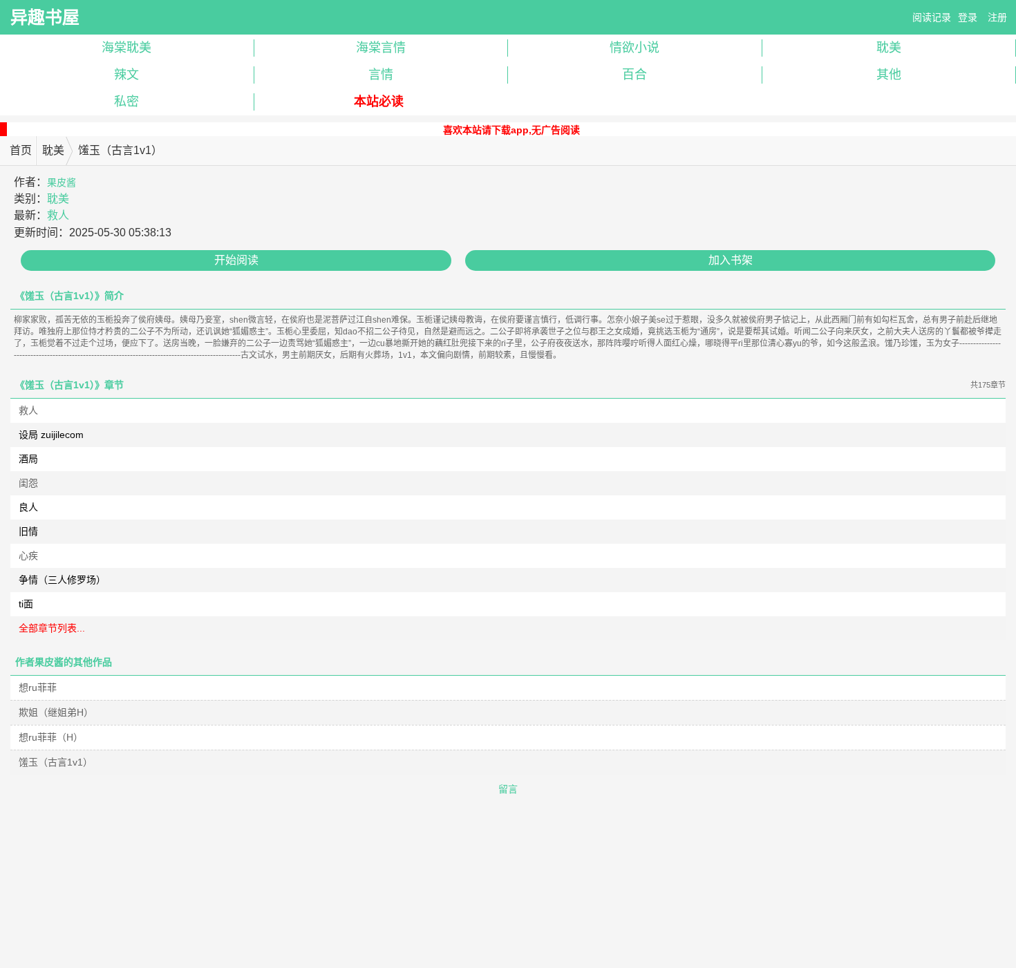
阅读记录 (931, 17)
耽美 (53, 150)
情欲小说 (634, 48)
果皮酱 (61, 182)
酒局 (28, 458)
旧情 (28, 531)
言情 (380, 75)
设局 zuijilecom (51, 434)
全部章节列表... (52, 628)
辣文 (126, 75)
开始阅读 (236, 260)
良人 (28, 507)
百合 (634, 75)
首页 (21, 150)
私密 (126, 101)
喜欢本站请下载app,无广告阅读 (511, 129)
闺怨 (28, 482)
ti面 (26, 603)
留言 (508, 789)
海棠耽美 (126, 48)
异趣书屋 (44, 17)
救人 (58, 215)
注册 (997, 17)
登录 (967, 17)
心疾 (28, 555)
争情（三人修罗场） (62, 579)
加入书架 (730, 260)
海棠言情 (381, 48)
